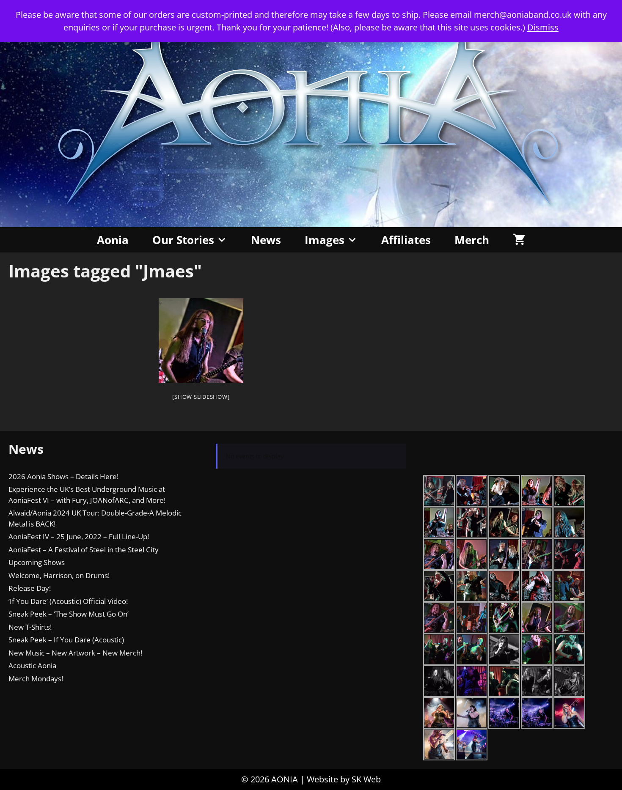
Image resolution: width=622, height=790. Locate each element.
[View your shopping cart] (519, 239)
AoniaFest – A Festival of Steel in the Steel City (83, 549)
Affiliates (406, 239)
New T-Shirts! (30, 627)
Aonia (113, 239)
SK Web (366, 779)
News (266, 239)
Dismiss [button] (543, 27)
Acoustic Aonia (32, 665)
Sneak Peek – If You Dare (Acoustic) (66, 640)
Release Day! (29, 588)
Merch (471, 239)
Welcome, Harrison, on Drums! (59, 575)
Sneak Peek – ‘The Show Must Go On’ (68, 614)
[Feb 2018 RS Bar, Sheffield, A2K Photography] (201, 340)
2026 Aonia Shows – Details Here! (63, 476)
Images (324, 239)
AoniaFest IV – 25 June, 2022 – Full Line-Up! (78, 536)
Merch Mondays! (35, 678)
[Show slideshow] (200, 396)
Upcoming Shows (36, 562)
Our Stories (183, 239)
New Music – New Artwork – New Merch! (75, 653)
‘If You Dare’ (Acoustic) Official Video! (68, 601)
